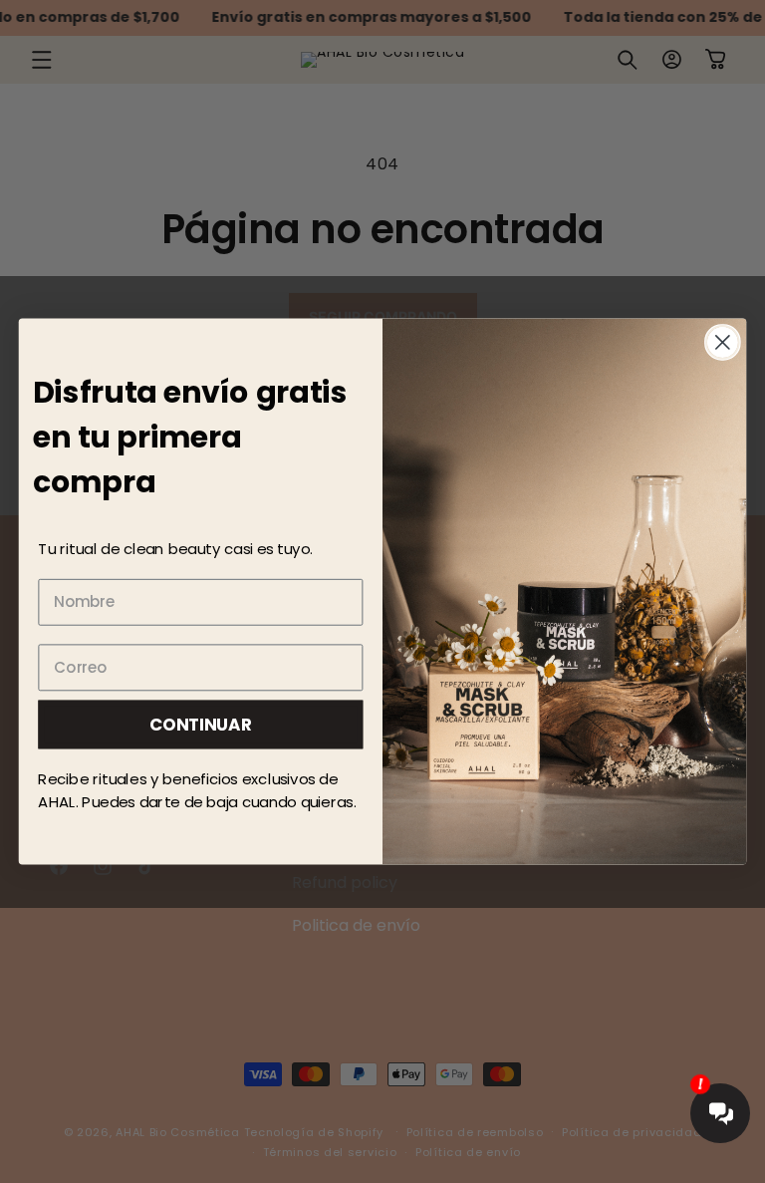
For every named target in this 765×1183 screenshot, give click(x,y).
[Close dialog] (722, 342)
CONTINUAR (200, 723)
